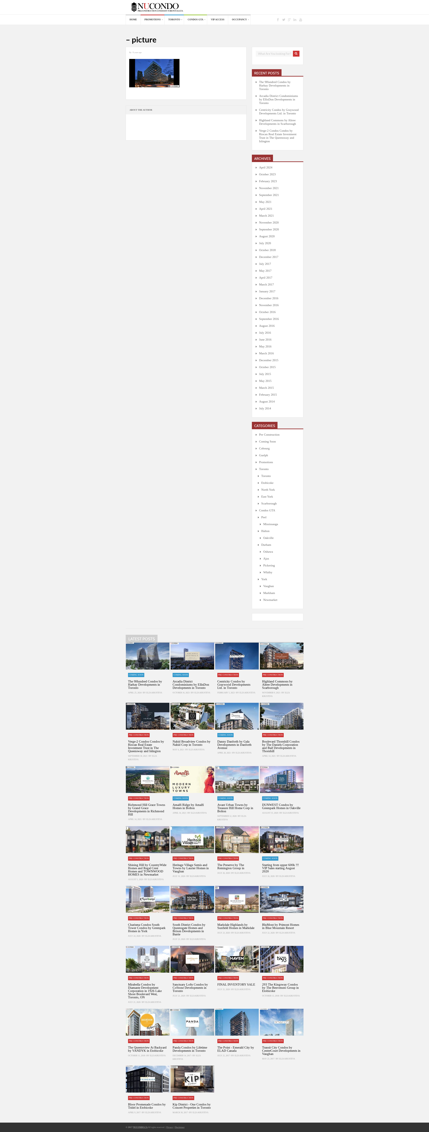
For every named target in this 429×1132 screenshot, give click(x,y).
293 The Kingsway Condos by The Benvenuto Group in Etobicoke (280, 988)
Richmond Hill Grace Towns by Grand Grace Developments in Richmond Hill (146, 809)
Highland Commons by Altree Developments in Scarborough (277, 122)
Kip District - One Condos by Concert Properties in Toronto (192, 1106)
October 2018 (267, 250)
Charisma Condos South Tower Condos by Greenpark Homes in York (147, 928)
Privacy (169, 1127)
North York (268, 489)
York (264, 579)
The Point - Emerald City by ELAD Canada (235, 1049)
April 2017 (265, 277)
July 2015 (265, 374)
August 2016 (267, 325)
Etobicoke (267, 482)
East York (267, 496)
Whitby (267, 572)
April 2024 (265, 167)
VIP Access (217, 19)
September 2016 (269, 319)
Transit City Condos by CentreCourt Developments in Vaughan (281, 1051)
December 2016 (268, 298)
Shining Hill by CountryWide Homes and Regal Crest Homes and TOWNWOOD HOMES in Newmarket (147, 869)
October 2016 (267, 312)
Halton (265, 531)
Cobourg (264, 448)
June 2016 (265, 339)
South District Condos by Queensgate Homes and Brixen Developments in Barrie (189, 929)
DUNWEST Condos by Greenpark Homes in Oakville (281, 806)
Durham (266, 544)
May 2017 (265, 270)
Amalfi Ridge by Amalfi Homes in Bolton (188, 806)
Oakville (268, 538)
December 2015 (268, 360)
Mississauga (270, 524)
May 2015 (265, 381)
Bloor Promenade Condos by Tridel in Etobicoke (147, 1106)
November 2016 (269, 305)
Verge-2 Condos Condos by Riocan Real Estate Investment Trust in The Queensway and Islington (277, 136)
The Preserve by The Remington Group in (230, 866)
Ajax (266, 558)
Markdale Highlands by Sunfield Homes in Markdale (235, 926)
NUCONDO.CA (140, 1127)
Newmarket (270, 600)
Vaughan (268, 586)
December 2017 (268, 257)
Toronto (174, 19)
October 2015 (267, 367)
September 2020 (269, 229)
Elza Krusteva (154, 693)
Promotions (152, 19)
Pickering (269, 565)
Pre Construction (269, 434)
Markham (269, 593)
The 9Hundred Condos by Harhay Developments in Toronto (275, 85)
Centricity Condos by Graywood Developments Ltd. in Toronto (279, 111)
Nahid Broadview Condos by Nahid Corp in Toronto (191, 743)
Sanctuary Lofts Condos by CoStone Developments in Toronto (190, 988)
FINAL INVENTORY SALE (236, 984)
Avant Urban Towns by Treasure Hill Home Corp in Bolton (235, 808)
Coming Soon (267, 441)
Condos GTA (195, 19)
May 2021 (265, 202)
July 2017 (265, 263)
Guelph (263, 455)
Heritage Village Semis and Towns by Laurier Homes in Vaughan (191, 868)
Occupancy (239, 19)
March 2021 (266, 215)
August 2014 (267, 401)
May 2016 (265, 346)
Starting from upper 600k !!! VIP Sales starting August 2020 (280, 868)
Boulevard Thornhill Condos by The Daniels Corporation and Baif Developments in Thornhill (280, 746)
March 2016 (266, 353)
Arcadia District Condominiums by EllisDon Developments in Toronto (278, 99)
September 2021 (269, 195)
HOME (133, 19)
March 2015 (266, 387)
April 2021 (265, 208)
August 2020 (267, 236)
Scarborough (269, 503)
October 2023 (267, 174)
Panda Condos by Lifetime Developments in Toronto (190, 1049)
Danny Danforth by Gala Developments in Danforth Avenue (234, 745)
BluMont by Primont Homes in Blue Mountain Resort (280, 926)
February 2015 (268, 394)
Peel (263, 517)
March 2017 (266, 284)
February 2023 (268, 181)
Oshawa (268, 551)
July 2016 (265, 332)
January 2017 (267, 291)
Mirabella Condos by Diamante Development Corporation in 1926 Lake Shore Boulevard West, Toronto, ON (145, 991)
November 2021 (269, 188)
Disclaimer (180, 1127)
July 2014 (265, 408)
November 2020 (269, 222)
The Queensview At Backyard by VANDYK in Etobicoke (147, 1049)
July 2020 (265, 243)
